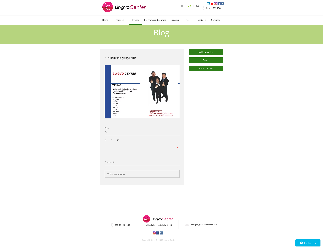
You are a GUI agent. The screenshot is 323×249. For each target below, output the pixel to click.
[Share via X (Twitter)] (112, 140)
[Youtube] (211, 3)
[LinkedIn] (208, 3)
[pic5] (215, 3)
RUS (197, 6)
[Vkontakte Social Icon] (222, 3)
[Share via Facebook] (106, 140)
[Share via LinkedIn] (118, 140)
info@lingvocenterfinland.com (204, 224)
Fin (106, 132)
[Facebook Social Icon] (219, 3)
